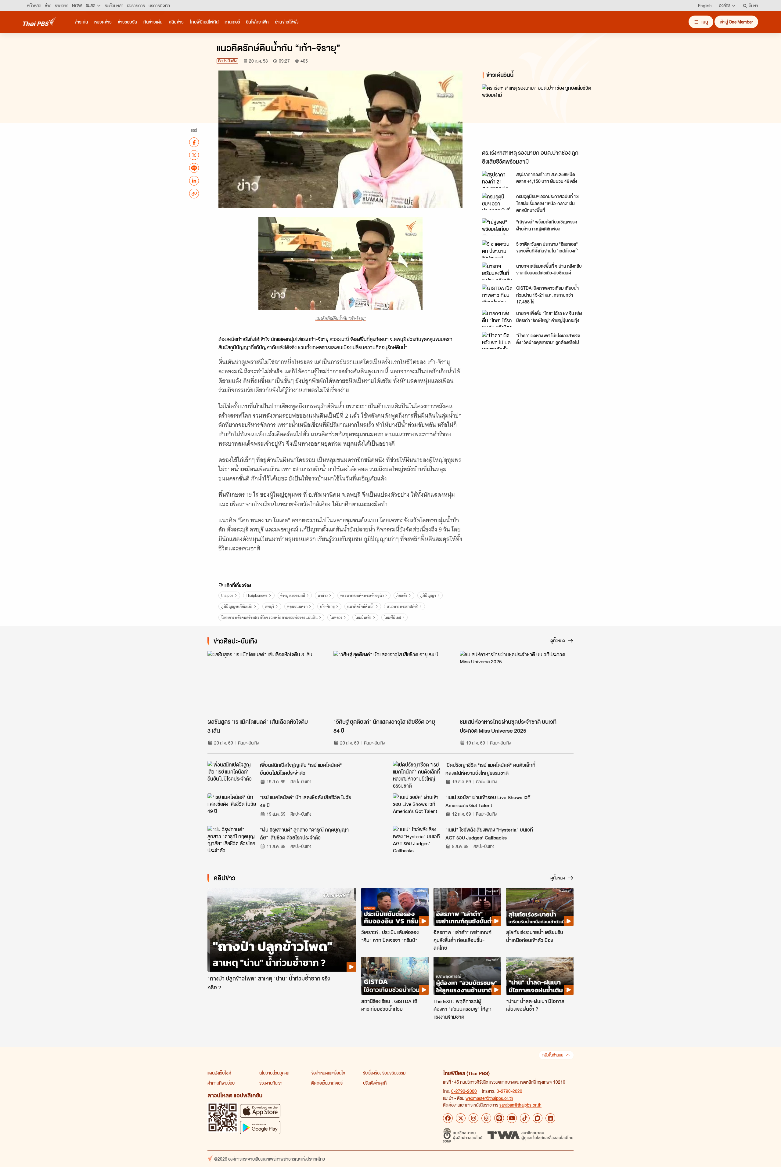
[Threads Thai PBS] (486, 1118)
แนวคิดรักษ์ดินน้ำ (360, 606)
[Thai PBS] (39, 21)
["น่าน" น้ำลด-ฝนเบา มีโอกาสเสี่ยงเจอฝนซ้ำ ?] (540, 976)
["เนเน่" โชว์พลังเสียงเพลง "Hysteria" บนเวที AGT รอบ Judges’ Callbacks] (417, 839)
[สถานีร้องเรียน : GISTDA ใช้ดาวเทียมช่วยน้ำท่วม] (395, 976)
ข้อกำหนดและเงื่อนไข (328, 1073)
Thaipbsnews (257, 595)
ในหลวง (336, 617)
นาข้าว (323, 595)
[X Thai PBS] (461, 1118)
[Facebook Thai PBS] (448, 1118)
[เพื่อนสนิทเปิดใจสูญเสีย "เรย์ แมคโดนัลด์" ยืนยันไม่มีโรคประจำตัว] (231, 774)
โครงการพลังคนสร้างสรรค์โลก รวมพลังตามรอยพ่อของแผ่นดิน (269, 617)
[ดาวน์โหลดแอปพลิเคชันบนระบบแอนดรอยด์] (260, 1127)
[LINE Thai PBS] (499, 1118)
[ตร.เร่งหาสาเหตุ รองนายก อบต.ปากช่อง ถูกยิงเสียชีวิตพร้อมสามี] (537, 115)
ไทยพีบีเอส (392, 617)
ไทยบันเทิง (363, 617)
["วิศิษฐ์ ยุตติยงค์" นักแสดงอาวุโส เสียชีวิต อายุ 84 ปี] (390, 683)
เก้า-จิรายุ (327, 606)
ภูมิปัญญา (428, 595)
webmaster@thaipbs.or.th (489, 1098)
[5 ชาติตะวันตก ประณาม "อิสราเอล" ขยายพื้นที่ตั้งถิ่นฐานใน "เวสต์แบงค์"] (497, 248)
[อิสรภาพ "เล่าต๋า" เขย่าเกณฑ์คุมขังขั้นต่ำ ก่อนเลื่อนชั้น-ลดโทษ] (467, 907)
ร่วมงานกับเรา (271, 1083)
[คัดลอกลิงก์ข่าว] (194, 193)
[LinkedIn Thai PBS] (550, 1118)
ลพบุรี (269, 606)
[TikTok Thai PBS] (525, 1118)
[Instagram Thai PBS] (473, 1118)
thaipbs (227, 595)
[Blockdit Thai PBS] (537, 1118)
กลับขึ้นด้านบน (552, 1055)
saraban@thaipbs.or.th (520, 1105)
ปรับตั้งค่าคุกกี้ (375, 1083)
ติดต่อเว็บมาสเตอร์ (327, 1083)
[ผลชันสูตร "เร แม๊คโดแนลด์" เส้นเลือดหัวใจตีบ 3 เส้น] (264, 683)
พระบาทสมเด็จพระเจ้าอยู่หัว (362, 595)
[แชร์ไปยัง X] (194, 155)
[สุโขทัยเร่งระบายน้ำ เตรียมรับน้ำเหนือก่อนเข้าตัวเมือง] (540, 907)
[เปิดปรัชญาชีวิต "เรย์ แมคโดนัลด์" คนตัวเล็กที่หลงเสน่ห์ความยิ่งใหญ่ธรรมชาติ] (417, 774)
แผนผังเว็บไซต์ (219, 1073)
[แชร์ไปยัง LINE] (194, 168)
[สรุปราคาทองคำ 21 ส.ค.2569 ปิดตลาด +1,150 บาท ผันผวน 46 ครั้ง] (497, 179)
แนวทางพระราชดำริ (402, 606)
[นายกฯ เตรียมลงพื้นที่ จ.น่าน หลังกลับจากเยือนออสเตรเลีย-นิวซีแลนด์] (497, 271)
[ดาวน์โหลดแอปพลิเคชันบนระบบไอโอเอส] (260, 1110)
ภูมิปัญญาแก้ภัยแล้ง (237, 606)
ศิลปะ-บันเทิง (227, 60)
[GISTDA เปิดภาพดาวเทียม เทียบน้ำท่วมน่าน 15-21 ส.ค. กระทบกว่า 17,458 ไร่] (497, 293)
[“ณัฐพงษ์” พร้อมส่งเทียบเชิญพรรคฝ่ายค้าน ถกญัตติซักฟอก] (497, 226)
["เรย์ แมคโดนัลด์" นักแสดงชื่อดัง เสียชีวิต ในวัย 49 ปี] (231, 807)
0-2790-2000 (464, 1091)
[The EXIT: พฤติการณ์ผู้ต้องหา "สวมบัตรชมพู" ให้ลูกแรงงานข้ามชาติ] (467, 976)
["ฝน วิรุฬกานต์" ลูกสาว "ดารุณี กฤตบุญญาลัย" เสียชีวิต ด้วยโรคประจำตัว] (231, 839)
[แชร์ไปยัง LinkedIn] (194, 181)
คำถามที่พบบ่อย (221, 1083)
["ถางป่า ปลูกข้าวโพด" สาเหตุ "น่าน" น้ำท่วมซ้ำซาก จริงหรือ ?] (281, 930)
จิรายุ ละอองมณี (292, 595)
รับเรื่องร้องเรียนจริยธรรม (384, 1073)
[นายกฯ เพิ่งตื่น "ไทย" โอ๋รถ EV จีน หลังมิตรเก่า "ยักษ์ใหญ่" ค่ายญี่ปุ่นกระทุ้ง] (497, 318)
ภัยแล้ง (401, 595)
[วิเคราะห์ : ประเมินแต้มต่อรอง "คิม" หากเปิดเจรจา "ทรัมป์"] (395, 907)
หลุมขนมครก (297, 606)
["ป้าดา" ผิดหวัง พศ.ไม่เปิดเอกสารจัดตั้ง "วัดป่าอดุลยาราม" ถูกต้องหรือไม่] (497, 340)
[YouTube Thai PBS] (512, 1118)
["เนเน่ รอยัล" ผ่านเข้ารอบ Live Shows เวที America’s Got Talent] (417, 807)
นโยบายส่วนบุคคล (274, 1073)
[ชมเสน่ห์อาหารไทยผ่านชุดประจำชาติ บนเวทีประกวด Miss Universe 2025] (517, 683)
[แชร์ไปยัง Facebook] (194, 142)
